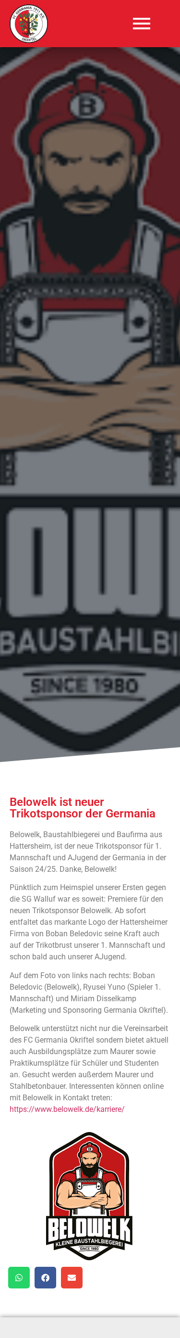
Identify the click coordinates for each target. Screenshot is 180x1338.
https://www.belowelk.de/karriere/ (67, 1109)
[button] (19, 1277)
